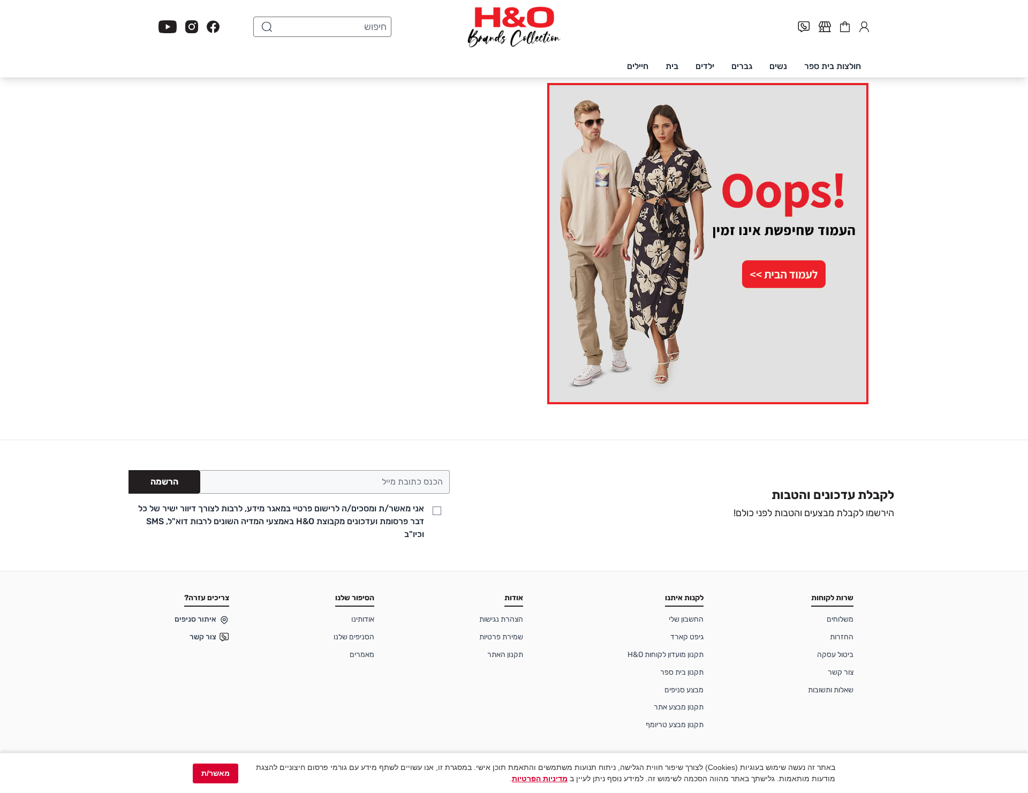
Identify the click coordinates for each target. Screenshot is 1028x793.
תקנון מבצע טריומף (675, 724)
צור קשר (840, 672)
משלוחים (840, 619)
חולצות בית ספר (832, 66)
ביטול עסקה (835, 654)
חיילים (637, 66)
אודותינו (362, 619)
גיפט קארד (687, 636)
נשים (778, 66)
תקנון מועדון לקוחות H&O (666, 654)
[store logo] (514, 26)
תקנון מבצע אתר (679, 707)
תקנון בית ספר (682, 672)
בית (672, 66)
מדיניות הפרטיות (540, 778)
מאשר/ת (215, 773)
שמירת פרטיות (501, 636)
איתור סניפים (195, 619)
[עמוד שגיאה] (514, 243)
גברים (741, 66)
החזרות (841, 636)
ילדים (705, 66)
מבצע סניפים (684, 689)
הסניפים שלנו (354, 636)
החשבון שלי (864, 25)
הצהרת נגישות (501, 619)
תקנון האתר (505, 654)
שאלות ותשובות (830, 689)
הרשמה (164, 482)
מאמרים (362, 654)
